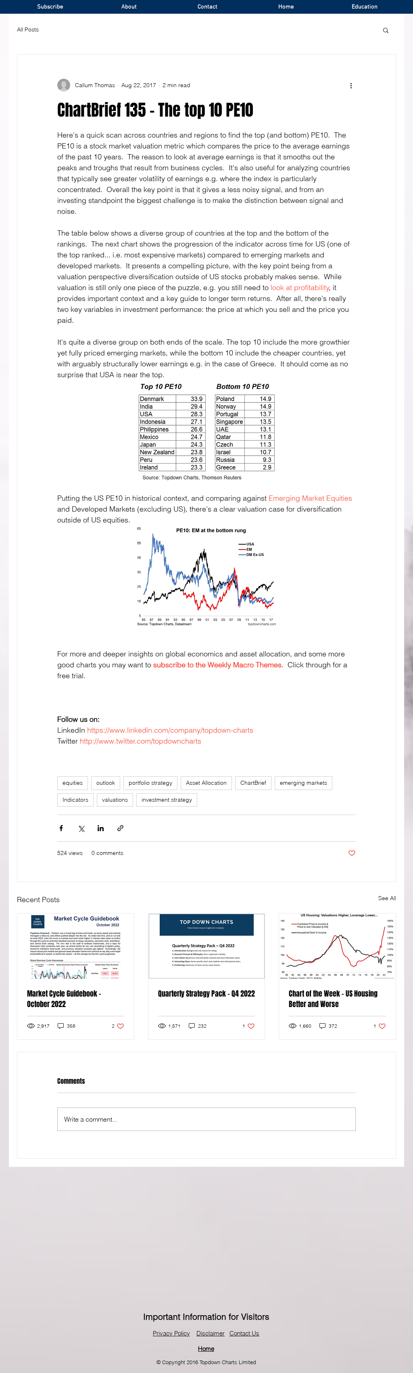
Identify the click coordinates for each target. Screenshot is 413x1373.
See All (387, 898)
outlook (105, 782)
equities (73, 782)
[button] (386, 30)
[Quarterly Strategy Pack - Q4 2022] (206, 946)
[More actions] (351, 85)
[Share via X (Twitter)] (81, 828)
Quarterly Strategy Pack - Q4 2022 (206, 993)
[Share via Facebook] (61, 828)
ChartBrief (253, 782)
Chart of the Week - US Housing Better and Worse (333, 998)
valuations (115, 799)
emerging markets (303, 782)
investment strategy (167, 799)
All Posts (28, 29)
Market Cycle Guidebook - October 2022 (64, 998)
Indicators (75, 799)
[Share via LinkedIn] (100, 828)
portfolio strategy (150, 782)
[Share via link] (120, 828)
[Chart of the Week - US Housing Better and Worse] (337, 946)
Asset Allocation (206, 782)
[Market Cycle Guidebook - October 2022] (75, 946)
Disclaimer (210, 1333)
